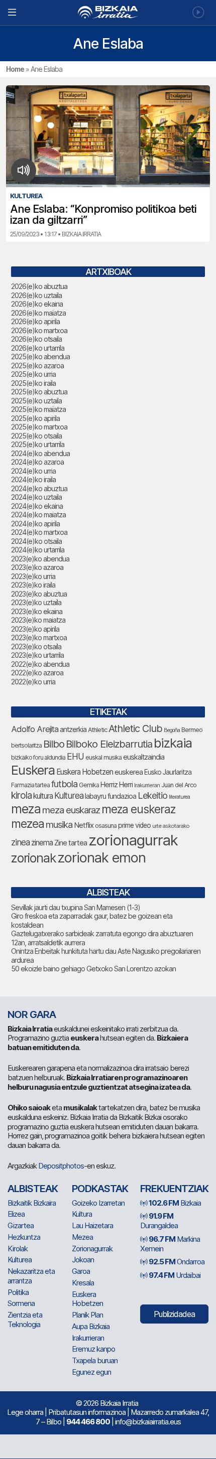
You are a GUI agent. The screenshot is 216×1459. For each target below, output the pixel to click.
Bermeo (191, 730)
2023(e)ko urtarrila (37, 655)
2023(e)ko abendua (40, 558)
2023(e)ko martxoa (39, 637)
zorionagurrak (133, 840)
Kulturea (68, 795)
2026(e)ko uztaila (36, 295)
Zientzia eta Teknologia (25, 1319)
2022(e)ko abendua (40, 664)
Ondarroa (176, 1261)
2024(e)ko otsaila (36, 541)
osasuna (106, 825)
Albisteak (33, 1189)
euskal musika (103, 757)
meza (26, 808)
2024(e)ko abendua (40, 453)
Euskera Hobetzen (84, 772)
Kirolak (18, 1248)
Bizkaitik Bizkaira (32, 1203)
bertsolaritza (26, 745)
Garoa (81, 1271)
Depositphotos (61, 1166)
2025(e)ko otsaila (36, 435)
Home (15, 69)
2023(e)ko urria (33, 576)
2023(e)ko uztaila (36, 602)
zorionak (33, 857)
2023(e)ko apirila (35, 629)
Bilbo (53, 744)
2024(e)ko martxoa (39, 532)
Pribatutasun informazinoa (87, 1412)
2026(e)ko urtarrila (37, 348)
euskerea (129, 772)
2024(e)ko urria (33, 471)
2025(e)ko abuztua (39, 391)
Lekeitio (152, 795)
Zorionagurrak (92, 1248)
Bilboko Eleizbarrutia (109, 744)
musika (59, 824)
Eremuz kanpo (93, 1349)
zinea (20, 842)
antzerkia (73, 729)
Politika (18, 1292)
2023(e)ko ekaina (36, 611)
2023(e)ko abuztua (39, 594)
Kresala (83, 1282)
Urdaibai (174, 1275)
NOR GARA (32, 1014)
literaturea (179, 797)
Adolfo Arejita (34, 729)
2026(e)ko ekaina (37, 304)
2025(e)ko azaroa (37, 365)
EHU (75, 756)
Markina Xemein (170, 1243)
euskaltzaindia (143, 757)
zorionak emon (101, 857)
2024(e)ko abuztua (39, 488)
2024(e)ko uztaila (36, 497)
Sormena (21, 1303)
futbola (64, 783)
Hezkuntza (24, 1237)
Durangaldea (159, 1220)
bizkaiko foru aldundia (38, 757)
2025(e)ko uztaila (36, 400)
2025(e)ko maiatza (38, 409)
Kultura (82, 1214)
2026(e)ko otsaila (36, 339)
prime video (134, 825)
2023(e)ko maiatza (38, 620)
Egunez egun (91, 1372)
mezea (27, 824)
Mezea (82, 1237)
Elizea (16, 1214)
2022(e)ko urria (33, 681)
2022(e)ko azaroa (37, 672)
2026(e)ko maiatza (38, 313)
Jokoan (83, 1259)
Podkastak (100, 1189)
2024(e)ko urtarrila (37, 549)
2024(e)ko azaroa (37, 462)
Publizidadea (174, 1314)
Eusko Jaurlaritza (167, 772)
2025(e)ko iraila (33, 383)
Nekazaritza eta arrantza (31, 1275)
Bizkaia (175, 1203)
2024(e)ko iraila (33, 479)
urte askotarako (170, 825)
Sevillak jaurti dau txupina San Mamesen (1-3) (75, 907)
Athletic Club (135, 728)
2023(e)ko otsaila (36, 646)
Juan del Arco (178, 785)
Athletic (97, 730)
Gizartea (21, 1225)
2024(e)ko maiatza (38, 514)
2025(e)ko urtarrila (37, 444)
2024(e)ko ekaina (37, 506)
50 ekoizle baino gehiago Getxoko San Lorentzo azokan (93, 968)
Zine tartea (70, 842)
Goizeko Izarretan (98, 1203)
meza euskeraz (138, 809)
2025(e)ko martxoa (39, 426)
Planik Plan (87, 1315)
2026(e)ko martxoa (39, 330)
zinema (42, 842)
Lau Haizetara (92, 1225)
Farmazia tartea (30, 785)
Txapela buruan (95, 1360)
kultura (43, 796)
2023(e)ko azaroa (37, 567)
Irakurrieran (147, 785)
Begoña (172, 730)
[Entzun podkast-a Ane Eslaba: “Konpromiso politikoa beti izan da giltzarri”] (24, 170)
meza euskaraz (71, 809)
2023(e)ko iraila (33, 584)
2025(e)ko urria (33, 374)
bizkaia (173, 743)
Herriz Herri (116, 784)
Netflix (83, 825)
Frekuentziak (174, 1189)
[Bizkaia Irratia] (108, 12)
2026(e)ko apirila (35, 321)
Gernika (89, 785)
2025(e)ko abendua (40, 356)
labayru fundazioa (110, 796)
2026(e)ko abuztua (39, 286)
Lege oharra (25, 1412)
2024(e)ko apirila (35, 523)
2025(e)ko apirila (35, 418)
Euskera (33, 770)
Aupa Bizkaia (91, 1326)
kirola (21, 795)
